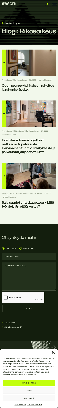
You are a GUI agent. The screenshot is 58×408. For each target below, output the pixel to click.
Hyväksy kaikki (29, 383)
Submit (29, 308)
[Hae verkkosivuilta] (46, 4)
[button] (53, 352)
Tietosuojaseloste (34, 404)
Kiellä (29, 390)
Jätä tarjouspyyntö (13, 327)
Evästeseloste (20, 404)
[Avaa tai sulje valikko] (53, 4)
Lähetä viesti (28, 248)
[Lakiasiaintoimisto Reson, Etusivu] (9, 3)
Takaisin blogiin (12, 23)
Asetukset (29, 398)
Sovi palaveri (10, 322)
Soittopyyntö (11, 248)
